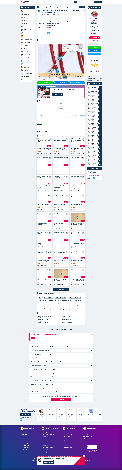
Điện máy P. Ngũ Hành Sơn (67, 321)
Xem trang (41, 418)
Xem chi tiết (55, 94)
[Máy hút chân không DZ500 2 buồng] (78, 198)
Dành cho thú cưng (68, 447)
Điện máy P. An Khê (43, 317)
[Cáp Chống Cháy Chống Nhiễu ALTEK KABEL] (44, 93)
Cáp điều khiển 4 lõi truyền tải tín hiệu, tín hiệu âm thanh (77, 223)
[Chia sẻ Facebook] (48, 33)
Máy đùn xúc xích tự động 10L (77, 185)
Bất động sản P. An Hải (47, 432)
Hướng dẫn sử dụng (88, 440)
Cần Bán (61, 7)
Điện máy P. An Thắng (66, 317)
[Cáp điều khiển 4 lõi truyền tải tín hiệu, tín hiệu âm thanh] (78, 217)
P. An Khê (24, 452)
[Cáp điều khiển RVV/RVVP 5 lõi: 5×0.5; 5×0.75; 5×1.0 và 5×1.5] (78, 273)
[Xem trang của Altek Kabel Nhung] (55, 153)
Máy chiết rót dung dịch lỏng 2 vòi (44, 280)
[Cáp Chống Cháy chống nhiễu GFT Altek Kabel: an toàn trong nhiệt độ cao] (78, 236)
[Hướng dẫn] (32, 2)
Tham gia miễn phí (48, 462)
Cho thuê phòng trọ (68, 434)
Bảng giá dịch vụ (88, 436)
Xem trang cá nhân (94, 37)
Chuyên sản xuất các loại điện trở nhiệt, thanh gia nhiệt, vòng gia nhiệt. (44, 149)
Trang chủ (41, 7)
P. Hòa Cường (25, 443)
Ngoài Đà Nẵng (48, 7)
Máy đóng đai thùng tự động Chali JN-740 (60, 280)
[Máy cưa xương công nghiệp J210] (44, 198)
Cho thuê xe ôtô (67, 432)
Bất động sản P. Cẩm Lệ (48, 447)
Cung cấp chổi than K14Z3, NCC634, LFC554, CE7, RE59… (60, 261)
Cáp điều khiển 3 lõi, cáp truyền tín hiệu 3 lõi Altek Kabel (59, 149)
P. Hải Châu (24, 436)
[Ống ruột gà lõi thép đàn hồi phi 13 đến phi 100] (61, 180)
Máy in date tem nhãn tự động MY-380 (44, 186)
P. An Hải (24, 432)
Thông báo (86, 434)
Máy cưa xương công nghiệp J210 (43, 205)
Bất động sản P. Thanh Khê (48, 438)
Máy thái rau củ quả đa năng (43, 167)
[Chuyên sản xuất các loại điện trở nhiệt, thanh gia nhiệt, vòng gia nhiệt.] (44, 142)
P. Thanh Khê (25, 434)
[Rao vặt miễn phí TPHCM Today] (95, 78)
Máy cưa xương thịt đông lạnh (60, 167)
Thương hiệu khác (51, 25)
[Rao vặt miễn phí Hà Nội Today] (95, 76)
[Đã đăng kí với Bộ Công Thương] (92, 447)
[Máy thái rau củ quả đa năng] (44, 161)
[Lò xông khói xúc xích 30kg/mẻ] (44, 217)
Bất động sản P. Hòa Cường (48, 436)
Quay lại (82, 7)
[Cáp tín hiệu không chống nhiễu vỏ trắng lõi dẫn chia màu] (44, 254)
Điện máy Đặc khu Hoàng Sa (45, 316)
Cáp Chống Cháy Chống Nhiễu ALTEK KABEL (64, 89)
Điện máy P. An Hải (66, 316)
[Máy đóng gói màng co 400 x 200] (61, 217)
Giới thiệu (86, 432)
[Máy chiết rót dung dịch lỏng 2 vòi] (44, 273)
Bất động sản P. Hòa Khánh (48, 443)
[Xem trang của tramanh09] (71, 153)
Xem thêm (61, 289)
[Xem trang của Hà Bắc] (38, 172)
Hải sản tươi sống (67, 440)
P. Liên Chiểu (24, 449)
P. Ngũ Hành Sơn (25, 445)
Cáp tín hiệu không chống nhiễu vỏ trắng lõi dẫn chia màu (43, 261)
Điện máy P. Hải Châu (66, 319)
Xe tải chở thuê (67, 436)
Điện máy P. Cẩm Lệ (43, 319)
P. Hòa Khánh (25, 447)
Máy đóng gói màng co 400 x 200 (60, 223)
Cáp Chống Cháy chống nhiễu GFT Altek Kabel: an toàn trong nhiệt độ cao (77, 242)
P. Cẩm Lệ (24, 440)
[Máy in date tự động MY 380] (61, 236)
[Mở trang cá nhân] (89, 88)
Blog (85, 438)
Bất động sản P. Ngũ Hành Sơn (49, 440)
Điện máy (56, 7)
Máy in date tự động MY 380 (60, 242)
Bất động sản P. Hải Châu (48, 434)
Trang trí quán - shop (68, 443)
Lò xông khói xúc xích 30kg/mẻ (42, 223)
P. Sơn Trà (24, 438)
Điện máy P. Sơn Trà (43, 322)
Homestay (66, 438)
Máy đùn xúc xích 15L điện (76, 167)
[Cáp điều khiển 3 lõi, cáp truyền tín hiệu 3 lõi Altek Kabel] (61, 142)
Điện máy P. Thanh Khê (67, 322)
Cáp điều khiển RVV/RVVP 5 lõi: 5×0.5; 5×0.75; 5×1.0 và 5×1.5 (78, 280)
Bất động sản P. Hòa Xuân (48, 452)
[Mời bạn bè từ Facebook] (94, 178)
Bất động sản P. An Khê (48, 449)
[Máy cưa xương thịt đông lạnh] (61, 161)
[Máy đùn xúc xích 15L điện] (78, 161)
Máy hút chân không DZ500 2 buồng (77, 205)
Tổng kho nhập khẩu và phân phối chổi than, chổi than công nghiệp (77, 149)
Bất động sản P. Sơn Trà (48, 445)
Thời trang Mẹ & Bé (68, 449)
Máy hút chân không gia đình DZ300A (43, 242)
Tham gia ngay (94, 168)
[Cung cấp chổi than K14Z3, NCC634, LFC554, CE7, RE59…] (61, 254)
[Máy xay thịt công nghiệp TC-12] (61, 198)
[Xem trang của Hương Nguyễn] (55, 191)
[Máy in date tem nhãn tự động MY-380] (44, 180)
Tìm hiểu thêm (96, 175)
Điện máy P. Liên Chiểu (44, 321)
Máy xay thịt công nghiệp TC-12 (60, 205)
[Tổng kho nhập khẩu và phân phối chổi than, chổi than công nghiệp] (78, 142)
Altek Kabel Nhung (94, 18)
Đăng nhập (82, 115)
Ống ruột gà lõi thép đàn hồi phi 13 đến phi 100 (61, 186)
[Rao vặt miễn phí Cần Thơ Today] (94, 80)
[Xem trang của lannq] (38, 153)
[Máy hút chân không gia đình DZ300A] (44, 236)
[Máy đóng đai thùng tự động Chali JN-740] (61, 273)
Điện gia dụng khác (69, 7)
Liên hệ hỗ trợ (87, 443)
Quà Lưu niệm (66, 445)
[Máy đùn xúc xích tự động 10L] (78, 180)
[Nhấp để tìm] (75, 2)
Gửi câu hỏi (61, 399)
